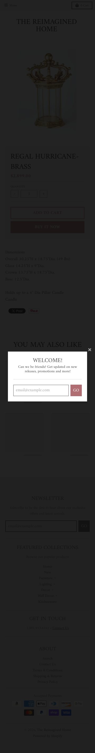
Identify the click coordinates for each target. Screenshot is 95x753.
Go (76, 390)
